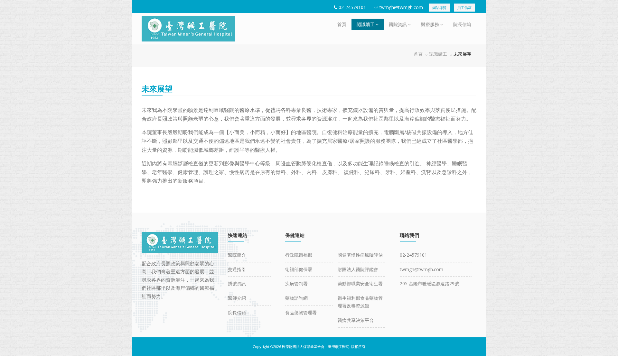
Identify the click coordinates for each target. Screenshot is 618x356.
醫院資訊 (398, 24)
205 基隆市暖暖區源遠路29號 (429, 283)
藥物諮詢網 (296, 298)
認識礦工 (366, 24)
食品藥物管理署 (301, 312)
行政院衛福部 (298, 255)
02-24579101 (352, 7)
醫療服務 (430, 24)
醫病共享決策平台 (356, 320)
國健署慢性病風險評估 (360, 255)
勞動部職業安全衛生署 (360, 283)
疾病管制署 (296, 283)
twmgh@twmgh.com (401, 7)
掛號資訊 (237, 283)
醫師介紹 (237, 298)
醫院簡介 (237, 255)
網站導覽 (439, 7)
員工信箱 (464, 7)
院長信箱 (462, 24)
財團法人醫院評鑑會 (358, 269)
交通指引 (237, 269)
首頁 (341, 24)
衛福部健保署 (298, 269)
